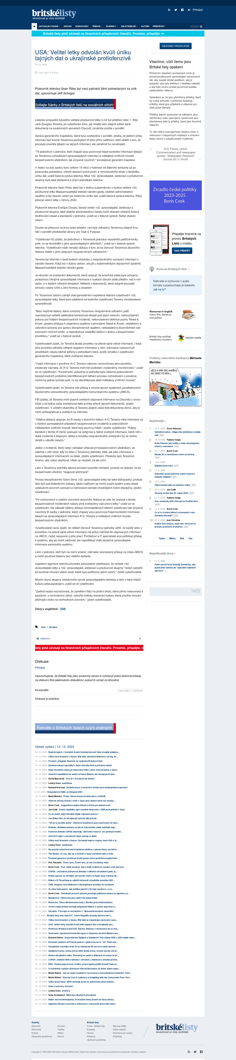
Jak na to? (159, 289)
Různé (61, 1036)
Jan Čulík (53, 809)
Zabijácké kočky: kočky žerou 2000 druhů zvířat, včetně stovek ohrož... (83, 950)
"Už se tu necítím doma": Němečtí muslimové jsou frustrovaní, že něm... (83, 822)
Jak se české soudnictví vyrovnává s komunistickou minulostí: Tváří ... (97, 972)
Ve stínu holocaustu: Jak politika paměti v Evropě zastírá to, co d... (80, 889)
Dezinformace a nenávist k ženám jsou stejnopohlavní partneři (97, 787)
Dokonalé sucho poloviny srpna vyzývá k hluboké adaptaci (175, 475)
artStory (66, 990)
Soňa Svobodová (56, 995)
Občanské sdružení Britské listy (65, 1051)
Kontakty (91, 1029)
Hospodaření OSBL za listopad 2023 (64, 791)
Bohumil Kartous (56, 787)
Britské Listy (177, 1029)
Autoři (145, 26)
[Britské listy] (75, 104)
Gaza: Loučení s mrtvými (60, 986)
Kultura (35, 1032)
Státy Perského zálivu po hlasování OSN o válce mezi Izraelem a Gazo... (83, 769)
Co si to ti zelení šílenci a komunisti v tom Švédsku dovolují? (175, 514)
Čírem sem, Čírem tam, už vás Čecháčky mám (86, 862)
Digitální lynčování (166, 465)
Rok (182, 538)
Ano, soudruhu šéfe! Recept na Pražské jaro (176, 503)
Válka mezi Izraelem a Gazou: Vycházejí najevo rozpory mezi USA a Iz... (83, 840)
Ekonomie (36, 1029)
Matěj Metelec (55, 796)
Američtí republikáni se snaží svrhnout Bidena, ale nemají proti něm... (82, 774)
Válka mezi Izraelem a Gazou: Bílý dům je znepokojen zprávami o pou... (82, 919)
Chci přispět (182, 250)
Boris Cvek (53, 805)
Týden (162, 538)
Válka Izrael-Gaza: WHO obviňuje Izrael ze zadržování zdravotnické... (81, 981)
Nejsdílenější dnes (161, 553)
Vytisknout (45, 638)
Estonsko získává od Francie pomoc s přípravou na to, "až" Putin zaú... (82, 942)
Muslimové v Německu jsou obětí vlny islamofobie (72, 897)
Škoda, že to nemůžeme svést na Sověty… (175, 456)
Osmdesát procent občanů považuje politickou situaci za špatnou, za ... (95, 893)
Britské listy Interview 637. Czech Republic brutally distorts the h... (79, 915)
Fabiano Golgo (174, 439)
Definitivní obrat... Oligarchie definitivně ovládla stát (178, 433)
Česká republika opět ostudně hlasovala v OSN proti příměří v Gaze (92, 809)
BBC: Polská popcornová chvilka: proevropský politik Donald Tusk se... (83, 964)
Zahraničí (36, 1025)
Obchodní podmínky (96, 1039)
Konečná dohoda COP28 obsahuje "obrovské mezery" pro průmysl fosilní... (85, 831)
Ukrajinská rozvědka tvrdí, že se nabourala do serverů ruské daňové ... (83, 946)
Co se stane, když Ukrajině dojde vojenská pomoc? (73, 813)
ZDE (63, 609)
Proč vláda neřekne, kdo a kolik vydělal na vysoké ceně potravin (92, 866)
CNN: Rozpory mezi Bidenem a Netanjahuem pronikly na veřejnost (81, 884)
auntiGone (67, 783)
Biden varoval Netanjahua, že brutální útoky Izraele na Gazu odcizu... (81, 999)
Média (60, 1032)
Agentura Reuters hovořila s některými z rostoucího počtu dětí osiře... (82, 1003)
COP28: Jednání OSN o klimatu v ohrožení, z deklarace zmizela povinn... (83, 959)
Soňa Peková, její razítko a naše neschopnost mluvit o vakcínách (177, 445)
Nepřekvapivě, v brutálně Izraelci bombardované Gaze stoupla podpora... (84, 752)
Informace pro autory (122, 1032)
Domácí (61, 1025)
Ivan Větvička (173, 520)
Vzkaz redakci (119, 1029)
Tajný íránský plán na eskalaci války (175, 484)
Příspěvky (159, 26)
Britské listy (56, 14)
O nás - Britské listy (96, 1025)
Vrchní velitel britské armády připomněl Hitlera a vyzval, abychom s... (82, 906)
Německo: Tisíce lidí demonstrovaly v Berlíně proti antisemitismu (80, 902)
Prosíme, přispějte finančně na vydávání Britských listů (75, 761)
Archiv (68, 26)
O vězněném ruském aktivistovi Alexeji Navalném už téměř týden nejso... (84, 968)
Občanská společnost (42, 1036)
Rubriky (111, 26)
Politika (61, 1029)
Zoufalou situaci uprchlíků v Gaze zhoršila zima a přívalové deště (80, 765)
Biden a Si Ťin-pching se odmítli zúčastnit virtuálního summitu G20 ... (81, 880)
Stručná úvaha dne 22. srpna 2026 (174, 493)
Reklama (91, 1036)
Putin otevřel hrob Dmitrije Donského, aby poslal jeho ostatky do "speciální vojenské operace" (175, 567)
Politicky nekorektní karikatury (175, 360)
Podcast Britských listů (172, 269)
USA (43, 627)
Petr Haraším (55, 862)
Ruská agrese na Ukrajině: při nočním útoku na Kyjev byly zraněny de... (83, 875)
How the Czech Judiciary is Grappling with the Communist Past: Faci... (97, 977)
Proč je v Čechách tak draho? (80, 778)
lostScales (67, 844)
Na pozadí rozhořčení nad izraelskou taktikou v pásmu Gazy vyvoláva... (83, 849)
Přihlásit (197, 10)
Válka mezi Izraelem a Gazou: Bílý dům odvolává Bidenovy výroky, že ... (83, 756)
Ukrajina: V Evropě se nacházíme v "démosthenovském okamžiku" (81, 911)
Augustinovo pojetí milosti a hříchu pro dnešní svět (85, 805)
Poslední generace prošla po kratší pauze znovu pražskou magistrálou (82, 858)
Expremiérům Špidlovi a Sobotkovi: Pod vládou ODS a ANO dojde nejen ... (100, 937)
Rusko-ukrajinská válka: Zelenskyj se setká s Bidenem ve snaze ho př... (83, 955)
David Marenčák (56, 778)
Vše (190, 538)
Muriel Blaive (54, 972)
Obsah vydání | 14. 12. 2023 (54, 746)
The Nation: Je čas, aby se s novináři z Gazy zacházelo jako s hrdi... (81, 853)
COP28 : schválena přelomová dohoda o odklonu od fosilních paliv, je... (82, 871)
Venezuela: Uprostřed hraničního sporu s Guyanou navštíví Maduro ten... (83, 933)
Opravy (90, 1032)
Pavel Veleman (174, 428)
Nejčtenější (156, 421)
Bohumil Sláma (55, 937)
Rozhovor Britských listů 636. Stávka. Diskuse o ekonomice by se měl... (83, 928)
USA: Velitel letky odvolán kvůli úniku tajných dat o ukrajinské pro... (81, 924)
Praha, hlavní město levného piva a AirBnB (84, 796)
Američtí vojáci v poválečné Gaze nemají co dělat (72, 836)
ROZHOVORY (82, 26)
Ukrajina (53, 627)
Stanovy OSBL (119, 1025)
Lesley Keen (54, 783)
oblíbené (138, 690)
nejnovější (124, 690)
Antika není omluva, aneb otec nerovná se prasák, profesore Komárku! (175, 525)
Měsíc (172, 538)
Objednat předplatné (175, 46)
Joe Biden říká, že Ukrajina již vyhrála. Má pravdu (72, 818)
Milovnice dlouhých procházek (81, 995)
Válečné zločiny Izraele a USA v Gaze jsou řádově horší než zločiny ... (82, 800)
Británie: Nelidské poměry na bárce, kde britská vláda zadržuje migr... (82, 827)
